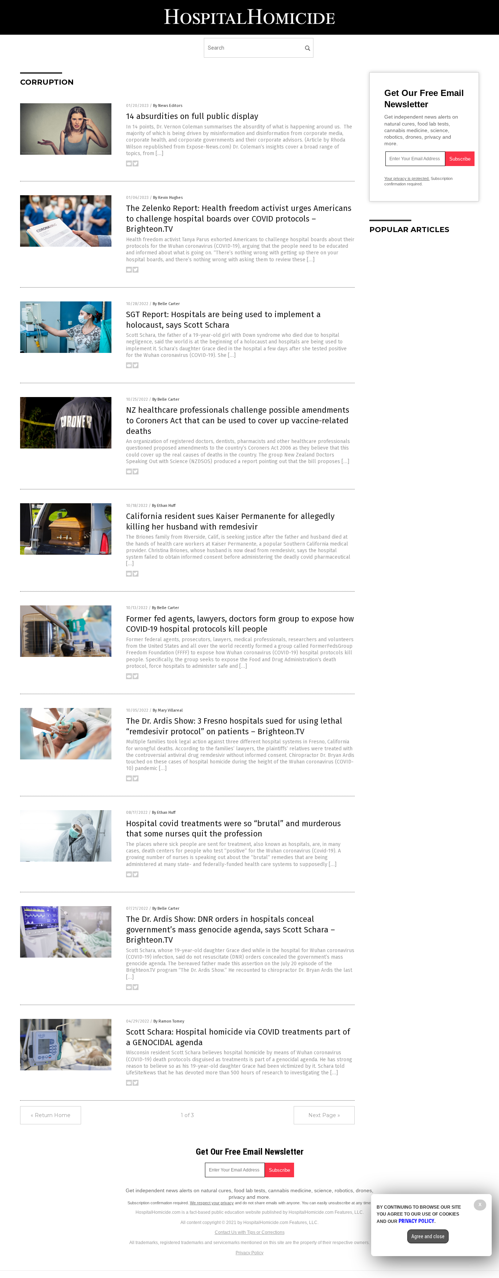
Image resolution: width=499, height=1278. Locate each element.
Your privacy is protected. (407, 178)
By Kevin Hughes (168, 197)
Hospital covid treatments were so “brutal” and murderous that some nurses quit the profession (233, 829)
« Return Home (51, 1115)
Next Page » (324, 1115)
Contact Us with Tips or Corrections (250, 1232)
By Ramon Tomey (168, 1021)
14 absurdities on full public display (192, 116)
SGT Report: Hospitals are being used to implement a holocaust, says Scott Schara (223, 319)
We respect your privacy (212, 1203)
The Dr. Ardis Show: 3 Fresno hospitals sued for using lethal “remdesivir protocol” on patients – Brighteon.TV (234, 726)
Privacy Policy (249, 1252)
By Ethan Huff (163, 505)
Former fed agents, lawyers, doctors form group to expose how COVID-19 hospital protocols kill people (240, 624)
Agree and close (428, 1236)
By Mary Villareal (168, 710)
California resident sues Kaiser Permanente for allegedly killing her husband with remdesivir (230, 521)
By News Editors (167, 105)
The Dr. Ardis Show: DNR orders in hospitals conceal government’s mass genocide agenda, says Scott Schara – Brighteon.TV (230, 929)
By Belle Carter (166, 303)
